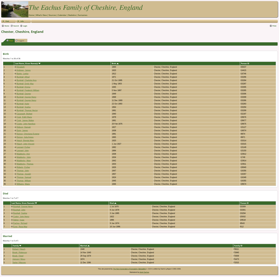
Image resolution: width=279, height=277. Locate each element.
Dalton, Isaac (18, 220)
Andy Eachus (144, 272)
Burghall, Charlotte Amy (27, 80)
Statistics (72, 15)
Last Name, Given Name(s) (26, 63)
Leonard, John (23, 150)
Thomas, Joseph (24, 174)
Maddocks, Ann (23, 154)
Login (25, 26)
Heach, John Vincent (25, 144)
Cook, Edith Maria (24, 117)
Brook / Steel (17, 256)
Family (16, 245)
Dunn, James (22, 130)
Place (11, 41)
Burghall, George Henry (26, 97)
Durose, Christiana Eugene (28, 134)
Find (7, 21)
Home (31, 15)
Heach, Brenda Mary (25, 140)
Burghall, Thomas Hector (27, 110)
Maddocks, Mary (24, 161)
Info (22, 21)
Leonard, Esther (23, 147)
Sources (52, 15)
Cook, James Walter (25, 120)
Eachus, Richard (20, 223)
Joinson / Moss (18, 259)
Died (112, 203)
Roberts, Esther (23, 167)
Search (16, 26)
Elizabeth (21, 67)
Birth (114, 63)
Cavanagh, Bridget (24, 114)
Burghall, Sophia (24, 107)
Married (83, 245)
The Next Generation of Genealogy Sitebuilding (129, 269)
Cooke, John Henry (21, 216)
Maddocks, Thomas (25, 164)
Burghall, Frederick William (28, 90)
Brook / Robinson (19, 252)
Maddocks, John (24, 157)
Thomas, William (24, 181)
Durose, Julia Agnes (25, 137)
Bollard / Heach (18, 249)
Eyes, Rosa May (20, 227)
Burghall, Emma (23, 87)
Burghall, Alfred (23, 77)
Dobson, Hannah (24, 127)
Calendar (62, 15)
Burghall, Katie (23, 104)
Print (274, 26)
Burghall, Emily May (25, 84)
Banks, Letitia (22, 74)
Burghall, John (19, 210)
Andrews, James (24, 70)
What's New (41, 15)
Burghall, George (24, 94)
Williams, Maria (23, 184)
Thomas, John (23, 171)
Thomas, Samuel (24, 177)
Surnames (82, 15)
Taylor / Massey (19, 262)
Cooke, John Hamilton (26, 124)
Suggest (21, 41)
